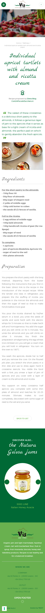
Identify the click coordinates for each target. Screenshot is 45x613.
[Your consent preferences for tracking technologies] (4, 608)
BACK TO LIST (22, 418)
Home (18, 43)
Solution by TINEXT (36, 608)
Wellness (26, 43)
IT (41, 5)
